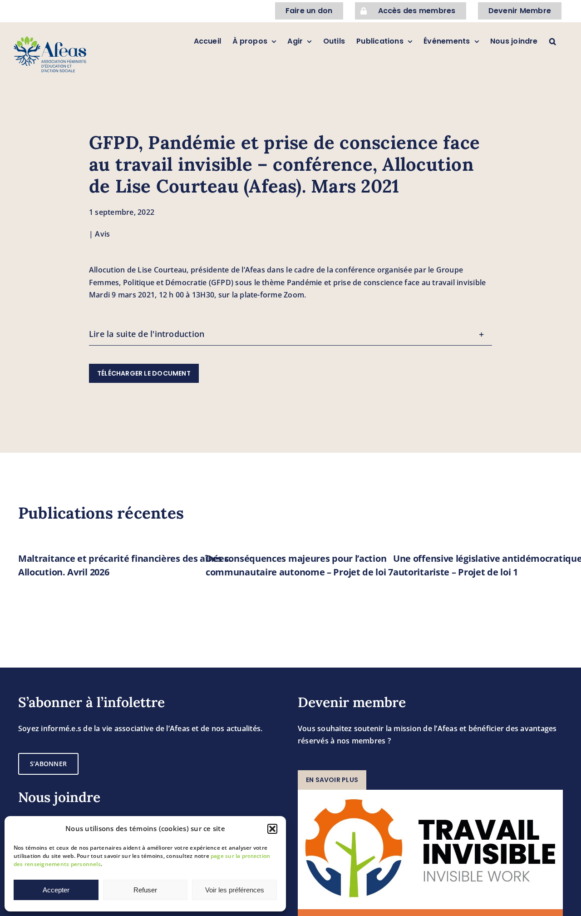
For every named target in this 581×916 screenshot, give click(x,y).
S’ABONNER (48, 763)
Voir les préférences (234, 890)
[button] (272, 828)
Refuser (145, 890)
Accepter (56, 890)
